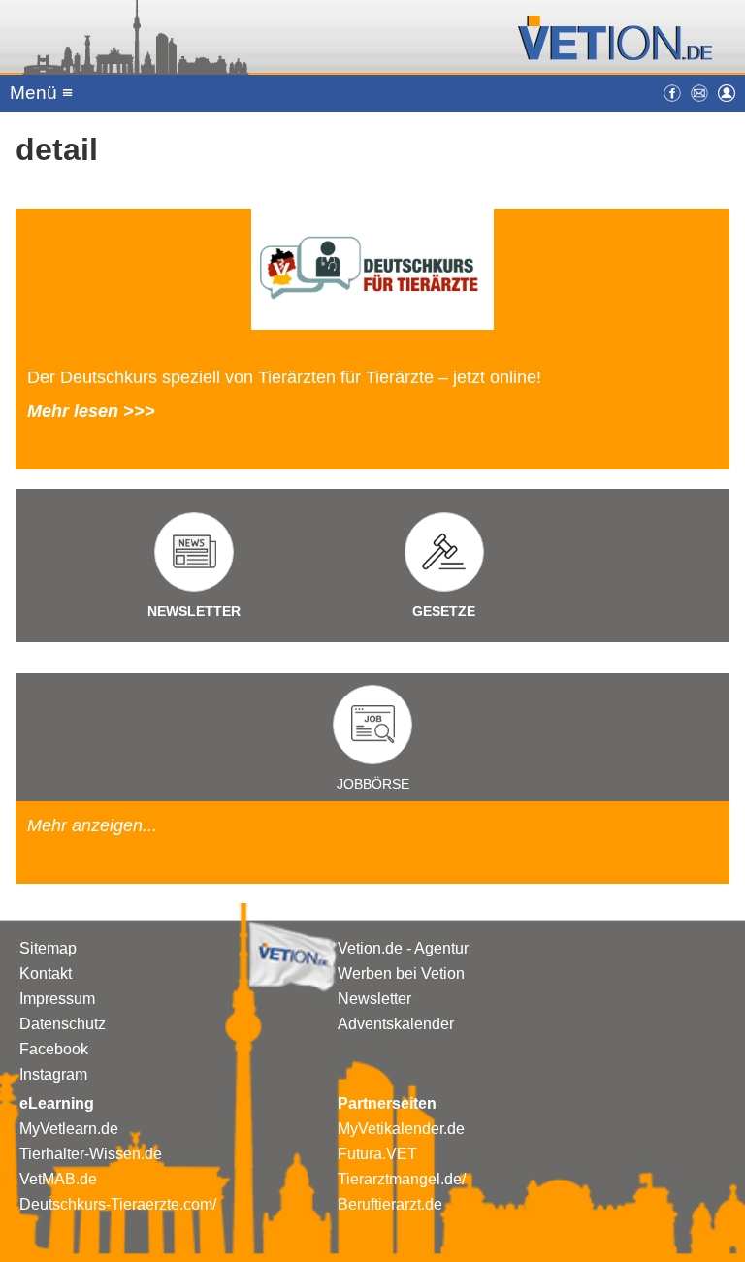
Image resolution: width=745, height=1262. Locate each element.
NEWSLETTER (194, 611)
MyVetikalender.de (401, 1128)
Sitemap (48, 948)
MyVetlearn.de (68, 1128)
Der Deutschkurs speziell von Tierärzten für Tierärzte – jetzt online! (284, 377)
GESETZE (443, 611)
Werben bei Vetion (401, 973)
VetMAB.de (58, 1179)
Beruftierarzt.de (390, 1204)
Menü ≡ (41, 92)
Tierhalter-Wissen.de (90, 1154)
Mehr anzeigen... (92, 825)
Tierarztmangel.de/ (402, 1179)
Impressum (57, 998)
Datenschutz (62, 1024)
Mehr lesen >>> (91, 411)
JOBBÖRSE (373, 784)
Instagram (53, 1074)
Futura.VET (377, 1154)
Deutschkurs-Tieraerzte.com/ (117, 1204)
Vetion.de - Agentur (403, 948)
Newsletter (374, 998)
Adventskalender (396, 1024)
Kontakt (45, 973)
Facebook (53, 1049)
